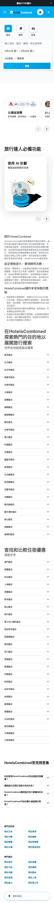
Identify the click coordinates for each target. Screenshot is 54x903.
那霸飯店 (8, 569)
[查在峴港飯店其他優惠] (48, 704)
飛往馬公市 (33, 882)
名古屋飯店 (9, 474)
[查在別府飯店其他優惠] (48, 681)
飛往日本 (8, 831)
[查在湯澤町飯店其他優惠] (48, 534)
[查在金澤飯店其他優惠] (48, 696)
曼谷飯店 (8, 422)
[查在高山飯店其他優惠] (48, 519)
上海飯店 (8, 584)
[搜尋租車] (33, 28)
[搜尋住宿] (8, 28)
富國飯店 (8, 711)
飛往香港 (32, 831)
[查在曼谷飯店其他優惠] (48, 422)
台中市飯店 (9, 369)
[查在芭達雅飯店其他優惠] (48, 636)
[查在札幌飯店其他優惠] (48, 444)
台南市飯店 (9, 384)
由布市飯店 (9, 689)
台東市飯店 (9, 429)
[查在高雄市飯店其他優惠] (48, 377)
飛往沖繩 (8, 872)
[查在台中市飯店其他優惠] (48, 369)
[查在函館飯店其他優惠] (48, 526)
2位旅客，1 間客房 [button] (14, 58)
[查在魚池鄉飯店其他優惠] (48, 482)
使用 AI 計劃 (17, 163)
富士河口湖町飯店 (12, 621)
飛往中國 (8, 836)
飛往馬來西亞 (34, 846)
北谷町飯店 (9, 718)
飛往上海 (32, 877)
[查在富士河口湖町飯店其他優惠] (48, 621)
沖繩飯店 (8, 496)
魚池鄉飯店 (9, 481)
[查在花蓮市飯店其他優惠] (48, 489)
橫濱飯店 (8, 666)
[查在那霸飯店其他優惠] (48, 569)
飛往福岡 (32, 867)
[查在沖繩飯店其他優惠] (48, 497)
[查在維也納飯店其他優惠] (48, 504)
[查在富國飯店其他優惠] (48, 711)
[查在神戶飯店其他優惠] (48, 614)
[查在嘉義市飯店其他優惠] (48, 459)
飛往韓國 (8, 841)
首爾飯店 (8, 399)
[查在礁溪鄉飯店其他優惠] (48, 414)
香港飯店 (8, 466)
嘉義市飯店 (9, 459)
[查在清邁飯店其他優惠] (48, 591)
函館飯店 (8, 526)
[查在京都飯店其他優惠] (48, 452)
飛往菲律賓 (33, 841)
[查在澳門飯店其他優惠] (48, 562)
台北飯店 (8, 362)
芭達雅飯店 (9, 636)
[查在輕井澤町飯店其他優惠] (48, 511)
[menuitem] (8, 30)
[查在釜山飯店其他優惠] (48, 437)
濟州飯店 (8, 644)
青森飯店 (8, 659)
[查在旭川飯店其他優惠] (48, 651)
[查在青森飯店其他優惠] (48, 659)
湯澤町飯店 (9, 534)
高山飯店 (8, 519)
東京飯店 (8, 354)
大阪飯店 (8, 392)
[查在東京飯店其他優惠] (48, 354)
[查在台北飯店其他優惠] (48, 362)
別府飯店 (8, 681)
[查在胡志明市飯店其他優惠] (48, 629)
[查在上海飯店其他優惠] (48, 584)
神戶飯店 (8, 614)
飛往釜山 (8, 882)
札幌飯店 (8, 444)
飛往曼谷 (32, 872)
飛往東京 (8, 861)
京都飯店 (8, 451)
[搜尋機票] (20, 28)
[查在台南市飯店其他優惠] (48, 384)
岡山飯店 (8, 606)
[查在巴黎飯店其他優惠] (48, 674)
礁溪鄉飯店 (9, 414)
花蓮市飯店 (9, 489)
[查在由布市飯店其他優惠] (48, 689)
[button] (51, 3)
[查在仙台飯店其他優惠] (48, 577)
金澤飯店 (8, 696)
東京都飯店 (9, 726)
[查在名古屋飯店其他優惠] (48, 474)
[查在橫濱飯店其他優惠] (48, 666)
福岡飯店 (8, 407)
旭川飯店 (8, 651)
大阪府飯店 (9, 739)
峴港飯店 (8, 703)
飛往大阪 (8, 867)
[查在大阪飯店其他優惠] (48, 392)
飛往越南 (32, 836)
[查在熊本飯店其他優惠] (48, 599)
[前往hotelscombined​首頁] (21, 12)
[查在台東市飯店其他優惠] (48, 429)
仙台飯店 (8, 576)
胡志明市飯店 (10, 629)
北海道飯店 (9, 733)
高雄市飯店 (9, 377)
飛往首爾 (32, 861)
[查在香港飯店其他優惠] (48, 467)
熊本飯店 (8, 599)
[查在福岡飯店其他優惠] (48, 407)
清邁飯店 (8, 591)
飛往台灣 (8, 846)
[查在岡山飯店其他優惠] (48, 606)
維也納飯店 (9, 504)
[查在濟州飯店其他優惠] (48, 644)
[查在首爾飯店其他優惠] (48, 399)
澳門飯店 (8, 561)
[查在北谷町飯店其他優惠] (48, 719)
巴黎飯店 (8, 674)
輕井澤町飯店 (10, 511)
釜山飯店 (8, 437)
